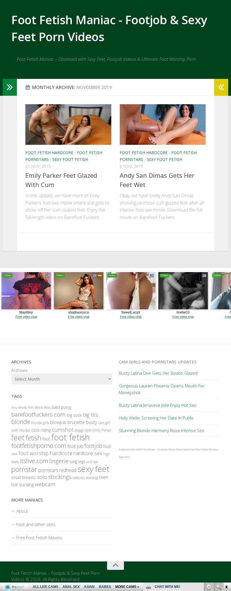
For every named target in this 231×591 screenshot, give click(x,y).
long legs (77, 461)
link (226, 502)
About (22, 511)
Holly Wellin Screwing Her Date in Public (156, 418)
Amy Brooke (19, 408)
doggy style (83, 430)
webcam (45, 484)
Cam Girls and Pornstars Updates (158, 362)
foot (46, 438)
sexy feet (93, 468)
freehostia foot (127, 449)
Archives (19, 370)
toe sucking (22, 484)
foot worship (33, 453)
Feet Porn (124, 457)
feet (18, 437)
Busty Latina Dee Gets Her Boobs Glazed (158, 373)
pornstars (48, 470)
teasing (92, 477)
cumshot (63, 429)
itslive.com (34, 460)
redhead (67, 470)
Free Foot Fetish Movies (39, 537)
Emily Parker (102, 430)
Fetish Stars (189, 449)
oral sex (92, 461)
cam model (20, 430)
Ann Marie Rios (39, 407)
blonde (20, 421)
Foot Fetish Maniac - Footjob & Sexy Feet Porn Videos (109, 28)
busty (91, 422)
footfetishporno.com (38, 445)
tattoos (79, 477)
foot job (75, 446)
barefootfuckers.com (38, 414)
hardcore (61, 453)
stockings (60, 477)
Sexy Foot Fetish (70, 159)
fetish (33, 437)
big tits (90, 414)
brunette (76, 422)
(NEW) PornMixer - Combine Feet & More (159, 449)
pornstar (24, 469)
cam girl (104, 422)
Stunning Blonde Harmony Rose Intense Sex (161, 430)
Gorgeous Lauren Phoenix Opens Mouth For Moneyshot (162, 389)
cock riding (41, 430)
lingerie (58, 461)
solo (42, 476)
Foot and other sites (35, 524)
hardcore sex (88, 453)
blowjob (58, 422)
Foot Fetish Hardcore (49, 152)
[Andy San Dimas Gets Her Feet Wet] (163, 124)
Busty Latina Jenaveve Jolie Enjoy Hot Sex (157, 405)
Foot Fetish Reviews (207, 449)
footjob (93, 446)
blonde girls (40, 422)
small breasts (23, 477)
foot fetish (70, 437)
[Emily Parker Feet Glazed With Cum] (68, 124)
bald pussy (61, 407)
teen (103, 477)
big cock (74, 415)
